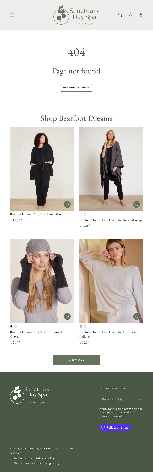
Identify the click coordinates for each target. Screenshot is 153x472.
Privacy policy (45, 458)
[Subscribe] (140, 399)
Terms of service (24, 463)
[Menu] (12, 15)
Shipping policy (49, 463)
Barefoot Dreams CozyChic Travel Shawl (36, 214)
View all (76, 359)
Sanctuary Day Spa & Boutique (40, 448)
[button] (120, 15)
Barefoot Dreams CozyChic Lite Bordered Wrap (110, 220)
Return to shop (76, 87)
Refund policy (23, 458)
